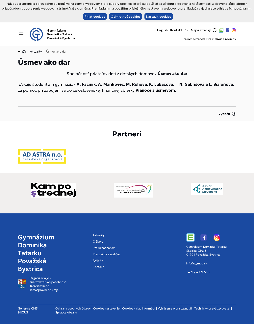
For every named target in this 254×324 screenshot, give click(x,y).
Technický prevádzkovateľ (212, 308)
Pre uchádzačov (193, 39)
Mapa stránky (201, 30)
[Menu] (21, 34)
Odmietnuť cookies (125, 16)
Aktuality (36, 51)
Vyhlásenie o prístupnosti (175, 308)
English (162, 30)
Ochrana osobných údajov (73, 308)
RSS (186, 30)
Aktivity (98, 260)
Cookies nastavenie (106, 308)
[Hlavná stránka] (24, 51)
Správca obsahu (66, 312)
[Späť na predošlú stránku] (20, 52)
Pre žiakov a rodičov (221, 39)
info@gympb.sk (196, 263)
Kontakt (176, 30)
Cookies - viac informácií (138, 308)
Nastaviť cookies (158, 16)
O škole (98, 241)
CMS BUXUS (28, 310)
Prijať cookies (95, 16)
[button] (215, 30)
